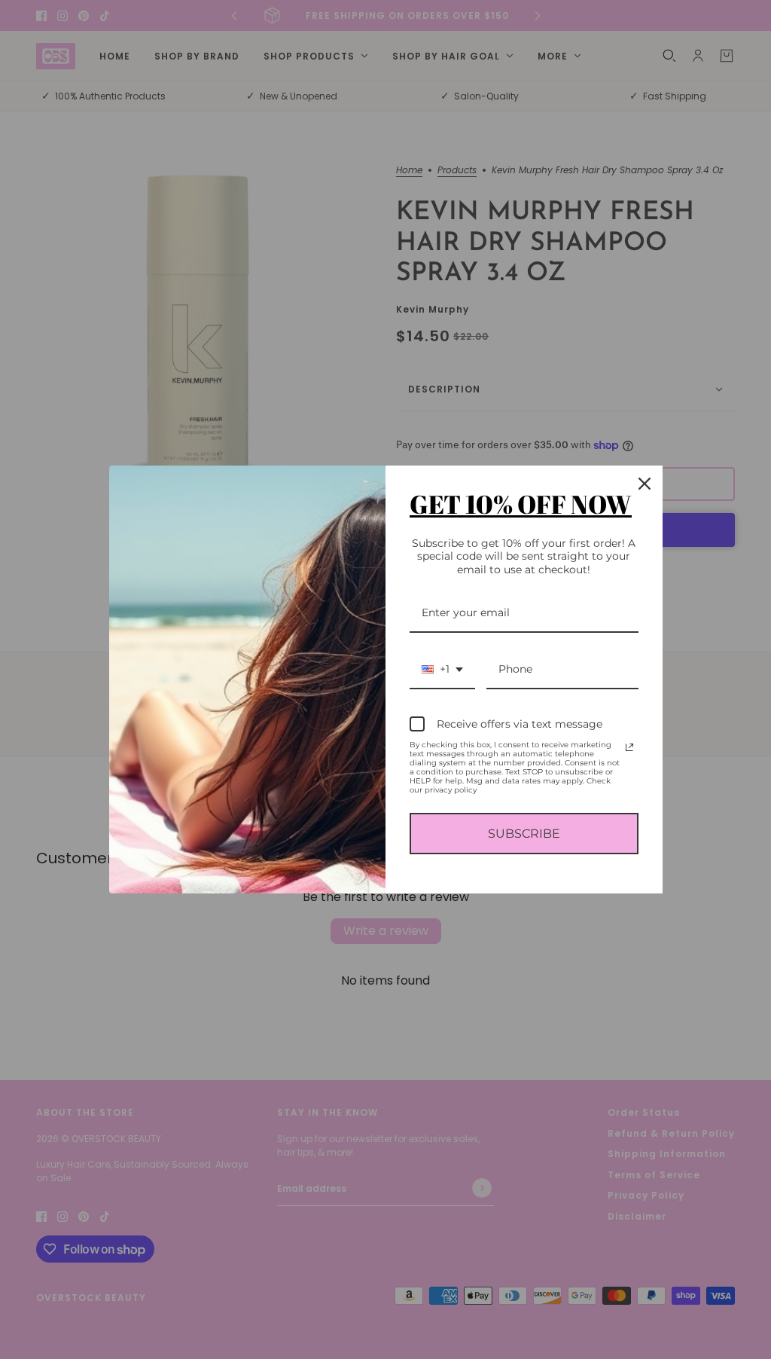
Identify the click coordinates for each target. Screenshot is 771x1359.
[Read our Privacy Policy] (629, 747)
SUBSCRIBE (524, 833)
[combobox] (442, 670)
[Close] (644, 484)
